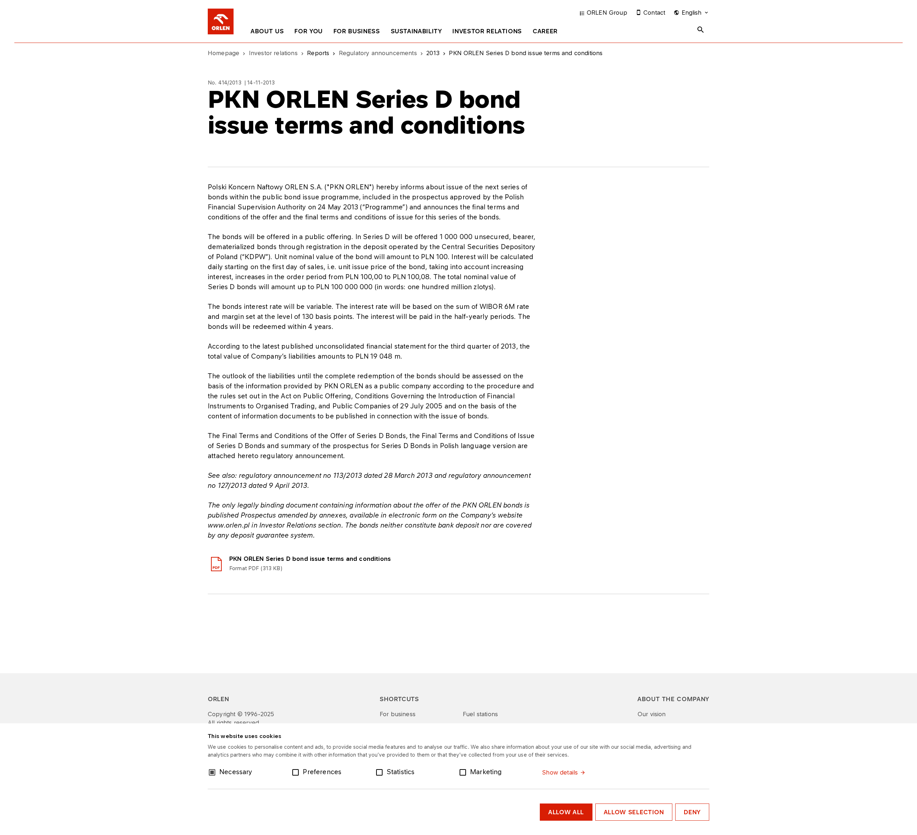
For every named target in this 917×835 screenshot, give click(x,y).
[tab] (267, 33)
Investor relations (487, 31)
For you (308, 31)
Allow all (566, 812)
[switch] (297, 771)
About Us (267, 31)
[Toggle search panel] (700, 29)
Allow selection (634, 812)
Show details (560, 772)
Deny (692, 812)
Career (545, 31)
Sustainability (416, 31)
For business (356, 31)
